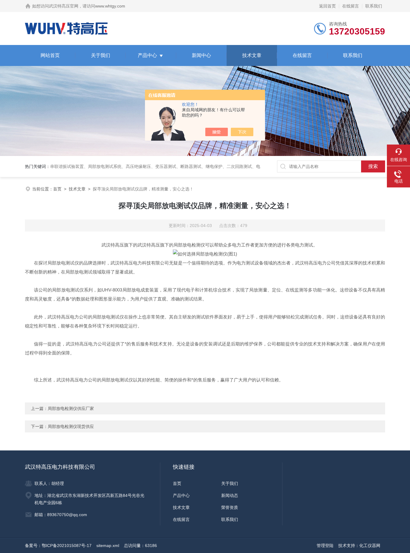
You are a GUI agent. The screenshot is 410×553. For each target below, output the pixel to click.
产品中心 (147, 55)
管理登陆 (325, 545)
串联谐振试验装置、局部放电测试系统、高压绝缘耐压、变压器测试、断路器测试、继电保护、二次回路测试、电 (155, 166)
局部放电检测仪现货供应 (71, 426)
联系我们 (373, 6)
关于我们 (100, 55)
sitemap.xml (107, 545)
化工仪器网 (369, 545)
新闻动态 (229, 495)
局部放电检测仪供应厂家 (71, 408)
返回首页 (327, 6)
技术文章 (251, 55)
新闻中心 (201, 55)
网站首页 (50, 55)
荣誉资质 (229, 507)
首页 (57, 189)
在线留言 (350, 6)
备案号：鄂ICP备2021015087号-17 (58, 545)
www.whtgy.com (110, 6)
